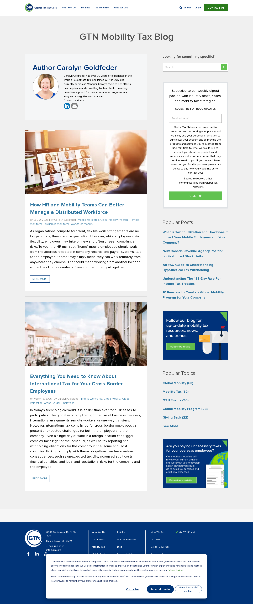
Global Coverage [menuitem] (160, 547)
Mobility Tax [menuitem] (98, 547)
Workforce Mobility (82, 224)
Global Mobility (112, 398)
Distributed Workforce (57, 224)
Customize (132, 589)
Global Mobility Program (114, 219)
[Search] (224, 67)
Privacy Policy (175, 569)
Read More (40, 279)
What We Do (68, 8)
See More (170, 426)
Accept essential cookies (188, 589)
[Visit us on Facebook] (28, 554)
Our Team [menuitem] (156, 539)
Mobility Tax (175, 391)
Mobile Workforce (88, 219)
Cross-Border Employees (59, 403)
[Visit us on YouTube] (46, 554)
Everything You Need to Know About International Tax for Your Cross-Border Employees (76, 384)
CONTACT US (216, 7)
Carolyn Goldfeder (65, 219)
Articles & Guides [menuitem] (126, 539)
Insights (85, 8)
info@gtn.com (53, 550)
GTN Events (175, 400)
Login (198, 8)
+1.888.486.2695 (55, 546)
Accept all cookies (160, 589)
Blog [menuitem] (119, 547)
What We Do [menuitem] (99, 532)
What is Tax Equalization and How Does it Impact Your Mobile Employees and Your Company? (195, 237)
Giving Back (175, 417)
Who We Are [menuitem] (157, 532)
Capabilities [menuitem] (98, 539)
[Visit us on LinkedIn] (37, 554)
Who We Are (121, 8)
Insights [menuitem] (121, 532)
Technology (102, 8)
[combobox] (195, 67)
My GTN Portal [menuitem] (187, 532)
